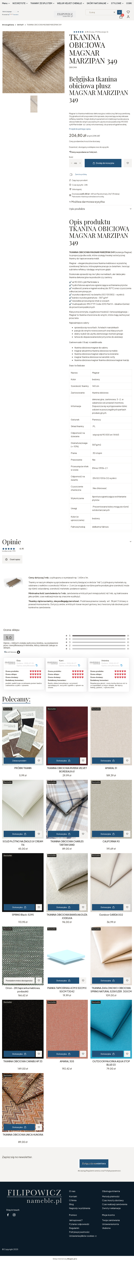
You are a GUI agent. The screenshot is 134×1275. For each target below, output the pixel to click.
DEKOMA (73, 67)
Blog (71, 1204)
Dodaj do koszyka (105, 163)
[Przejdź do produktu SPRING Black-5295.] (23, 882)
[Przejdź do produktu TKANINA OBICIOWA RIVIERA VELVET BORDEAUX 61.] (67, 736)
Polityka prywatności (79, 1232)
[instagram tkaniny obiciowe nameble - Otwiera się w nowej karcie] (14, 1214)
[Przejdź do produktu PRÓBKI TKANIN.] (23, 736)
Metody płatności (110, 1196)
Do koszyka (62, 760)
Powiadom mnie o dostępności (19, 980)
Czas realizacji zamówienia (114, 1204)
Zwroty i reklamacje (111, 1208)
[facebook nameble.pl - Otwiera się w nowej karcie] (7, 1214)
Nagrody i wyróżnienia (79, 1208)
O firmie (73, 1200)
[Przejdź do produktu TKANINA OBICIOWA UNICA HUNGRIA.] (23, 1102)
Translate (15, 14)
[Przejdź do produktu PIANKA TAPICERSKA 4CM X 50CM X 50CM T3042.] (67, 955)
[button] (119, 12)
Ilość (71, 157)
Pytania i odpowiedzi (79, 1224)
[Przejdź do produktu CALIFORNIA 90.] (111, 809)
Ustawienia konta (110, 1224)
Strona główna (8, 25)
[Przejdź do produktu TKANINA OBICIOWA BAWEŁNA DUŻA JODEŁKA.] (67, 882)
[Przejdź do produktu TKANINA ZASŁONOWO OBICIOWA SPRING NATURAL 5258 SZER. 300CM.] (111, 955)
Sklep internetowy (64, 1259)
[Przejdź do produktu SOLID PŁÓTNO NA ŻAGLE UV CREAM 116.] (23, 809)
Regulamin (74, 1228)
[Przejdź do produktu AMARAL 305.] (67, 1029)
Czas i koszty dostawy (113, 1200)
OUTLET (20, 25)
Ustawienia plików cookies (82, 1235)
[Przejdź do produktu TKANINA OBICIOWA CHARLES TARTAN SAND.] (67, 809)
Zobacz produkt (19, 760)
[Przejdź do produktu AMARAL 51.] (111, 736)
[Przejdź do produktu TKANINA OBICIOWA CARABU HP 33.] (23, 1029)
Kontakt (73, 1196)
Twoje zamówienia (111, 1220)
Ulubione (106, 1228)
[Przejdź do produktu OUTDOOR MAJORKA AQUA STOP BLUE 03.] (111, 1029)
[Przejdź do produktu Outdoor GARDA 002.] (111, 882)
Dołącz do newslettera (94, 1163)
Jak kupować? (76, 1220)
